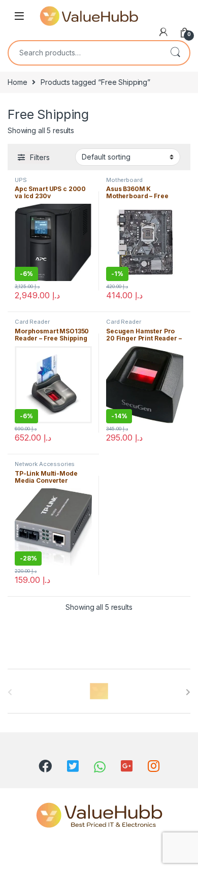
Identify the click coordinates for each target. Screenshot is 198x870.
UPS (21, 179)
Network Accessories (45, 464)
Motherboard (124, 179)
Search (175, 53)
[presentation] (188, 692)
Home (17, 82)
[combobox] (85, 53)
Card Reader (32, 321)
